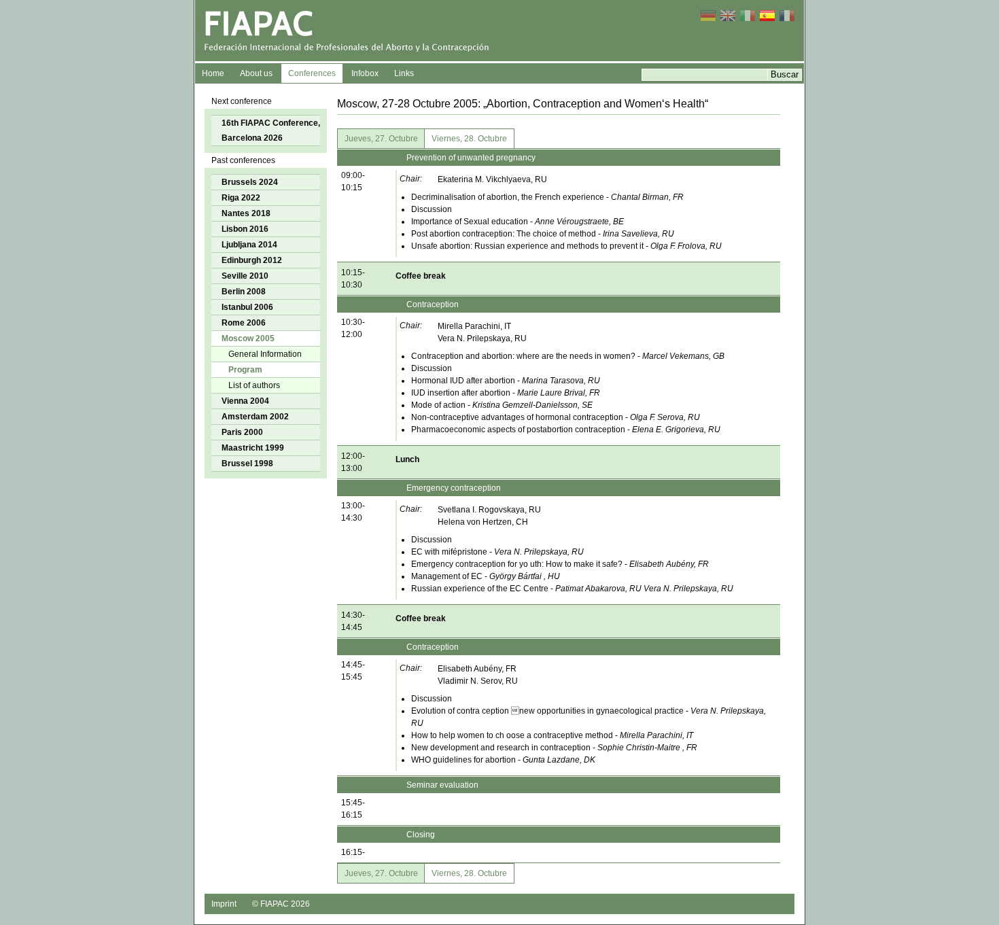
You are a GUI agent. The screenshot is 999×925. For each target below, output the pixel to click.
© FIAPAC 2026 (281, 904)
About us (256, 73)
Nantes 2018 (246, 213)
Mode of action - (502, 405)
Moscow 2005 (248, 338)
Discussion (431, 209)
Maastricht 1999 (253, 448)
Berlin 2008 (244, 291)
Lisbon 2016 (245, 229)
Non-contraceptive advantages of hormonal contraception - (555, 417)
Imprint (223, 904)
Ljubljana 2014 (249, 244)
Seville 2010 (245, 276)
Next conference (241, 101)
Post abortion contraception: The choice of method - (542, 234)
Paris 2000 (242, 432)
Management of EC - (485, 576)
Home (213, 73)
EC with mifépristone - (497, 552)
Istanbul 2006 (247, 307)
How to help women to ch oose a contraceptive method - (552, 735)
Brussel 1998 (247, 463)
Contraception (432, 304)
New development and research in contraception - (554, 747)
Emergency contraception (453, 488)
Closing (420, 834)
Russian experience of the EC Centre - (572, 588)
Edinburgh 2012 (252, 260)
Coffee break (421, 276)
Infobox (365, 73)
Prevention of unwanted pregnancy (471, 157)
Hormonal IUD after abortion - (505, 380)
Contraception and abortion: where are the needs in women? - (567, 356)
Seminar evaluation (442, 785)
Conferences (312, 73)
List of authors (254, 385)
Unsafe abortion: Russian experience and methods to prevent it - (566, 246)
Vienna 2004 (245, 401)
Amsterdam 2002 (255, 416)
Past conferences (243, 160)
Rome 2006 (244, 323)
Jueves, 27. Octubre (381, 138)
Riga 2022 (241, 198)
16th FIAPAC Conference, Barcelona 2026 (271, 130)
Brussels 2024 (250, 182)
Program (245, 369)
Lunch (407, 459)
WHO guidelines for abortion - (503, 760)
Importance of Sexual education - (517, 221)
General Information (265, 354)
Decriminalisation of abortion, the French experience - (547, 197)
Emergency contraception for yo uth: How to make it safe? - (560, 564)
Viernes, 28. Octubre (469, 138)
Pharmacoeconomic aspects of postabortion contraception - (565, 429)
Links (404, 73)
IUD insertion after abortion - (505, 393)
